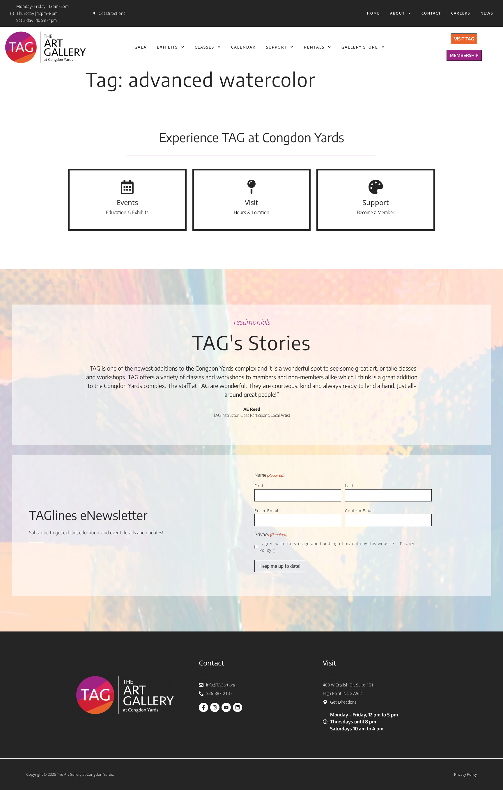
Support (276, 47)
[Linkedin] (237, 707)
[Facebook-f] (203, 707)
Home (373, 13)
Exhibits (167, 47)
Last (349, 485)
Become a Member (375, 212)
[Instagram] (214, 707)
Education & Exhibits (127, 212)
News (487, 13)
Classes (204, 47)
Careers (460, 13)
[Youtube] (226, 707)
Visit (251, 202)
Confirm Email (359, 510)
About (397, 13)
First (259, 485)
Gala (140, 47)
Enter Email (266, 510)
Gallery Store (359, 47)
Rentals (314, 47)
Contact (431, 13)
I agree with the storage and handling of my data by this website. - (336, 547)
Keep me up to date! (279, 566)
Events (127, 202)
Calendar (243, 47)
